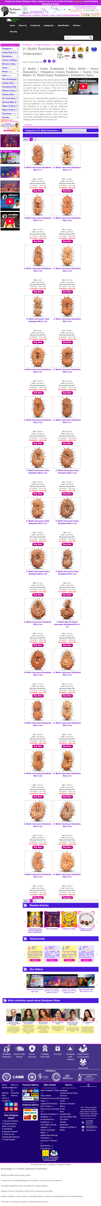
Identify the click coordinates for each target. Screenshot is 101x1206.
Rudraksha (27, 44)
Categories (48, 25)
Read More (28, 125)
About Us (23, 25)
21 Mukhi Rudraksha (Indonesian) (67, 44)
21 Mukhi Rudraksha (42, 44)
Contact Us (35, 25)
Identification (63, 25)
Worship (13, 31)
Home (12, 25)
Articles (76, 25)
